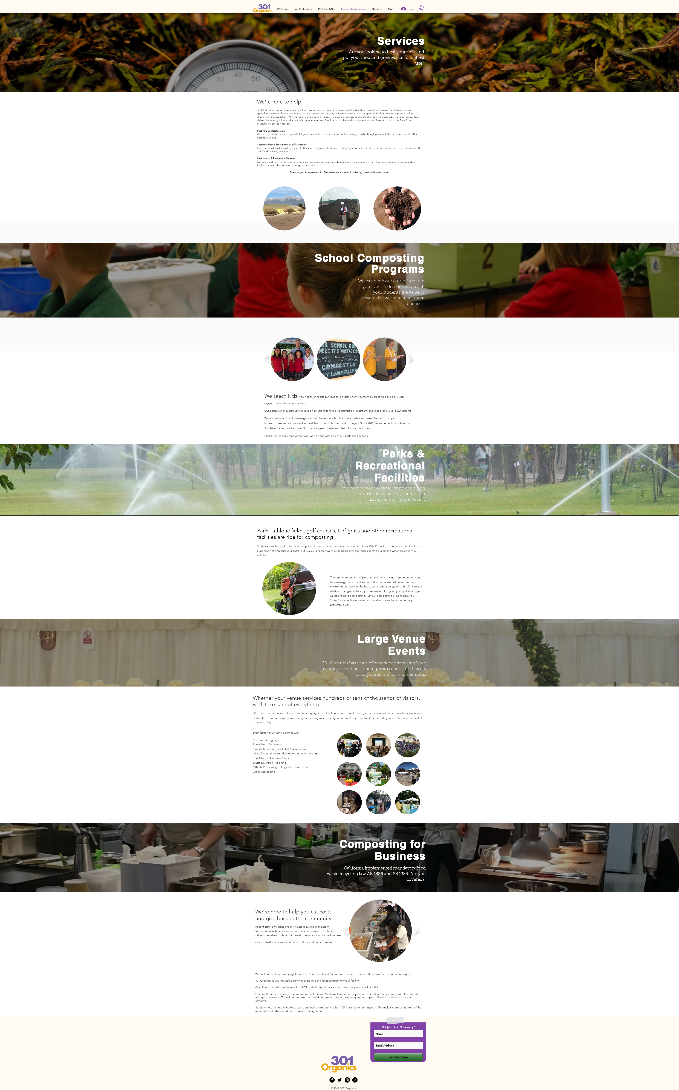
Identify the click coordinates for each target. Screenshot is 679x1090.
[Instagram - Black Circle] (347, 1080)
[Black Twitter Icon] (339, 1080)
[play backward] (267, 359)
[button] (303, 9)
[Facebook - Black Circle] (332, 1080)
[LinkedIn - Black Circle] (355, 1080)
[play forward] (411, 359)
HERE (274, 435)
